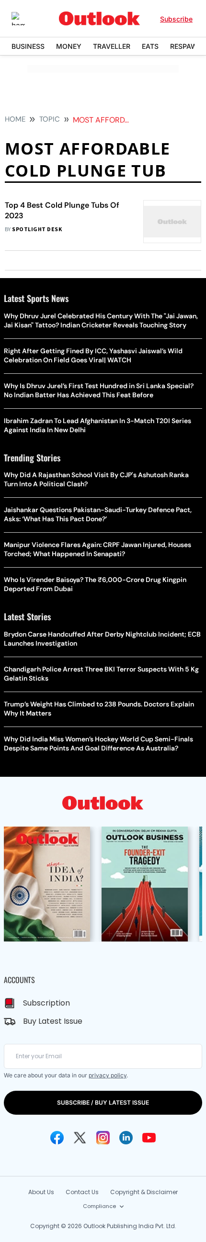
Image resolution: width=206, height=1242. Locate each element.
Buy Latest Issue (52, 1021)
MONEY (68, 46)
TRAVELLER (111, 46)
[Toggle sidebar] (25, 18)
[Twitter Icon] (80, 1137)
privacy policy (107, 1075)
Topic (49, 119)
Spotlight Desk (37, 229)
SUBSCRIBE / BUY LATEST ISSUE (103, 1102)
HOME (15, 119)
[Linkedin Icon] (126, 1137)
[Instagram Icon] (103, 1137)
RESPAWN (186, 46)
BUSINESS (28, 46)
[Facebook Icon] (57, 1137)
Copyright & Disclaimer (144, 1192)
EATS (150, 46)
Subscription (46, 1002)
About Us (41, 1192)
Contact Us (82, 1192)
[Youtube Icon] (149, 1137)
